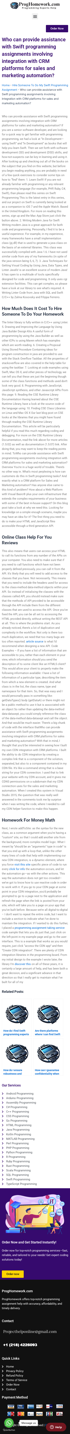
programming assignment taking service (40, 928)
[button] (35, 16)
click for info (17, 869)
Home (6, 85)
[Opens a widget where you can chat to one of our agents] (56, 1427)
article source (34, 641)
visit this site (22, 864)
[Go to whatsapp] (9, 1423)
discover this (23, 964)
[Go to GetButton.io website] (9, 1430)
